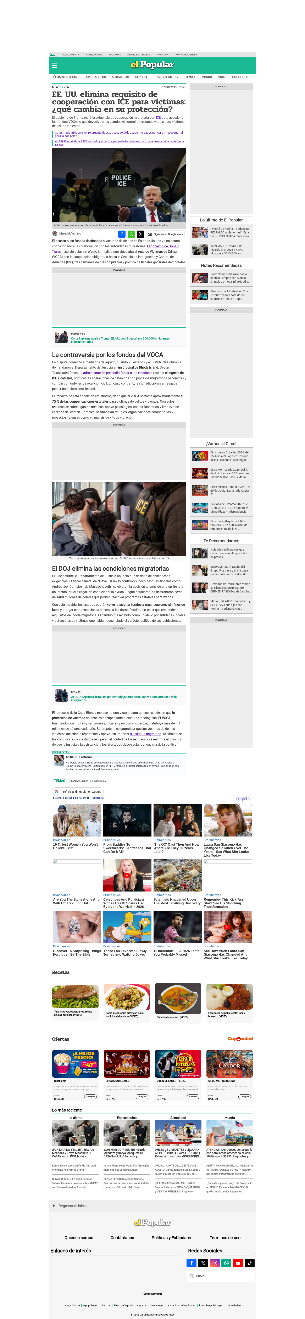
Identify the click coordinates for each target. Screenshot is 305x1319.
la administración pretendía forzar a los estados (115, 373)
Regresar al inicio (73, 1206)
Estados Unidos (79, 781)
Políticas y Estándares (172, 1237)
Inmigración (99, 781)
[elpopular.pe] (152, 69)
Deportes (142, 77)
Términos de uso (225, 1237)
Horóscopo (163, 55)
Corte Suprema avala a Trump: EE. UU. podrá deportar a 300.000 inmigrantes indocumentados (120, 340)
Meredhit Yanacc (70, 233)
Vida (221, 77)
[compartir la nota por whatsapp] (131, 234)
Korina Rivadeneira (187, 55)
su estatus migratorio (145, 734)
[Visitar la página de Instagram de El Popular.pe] (215, 1263)
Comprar (91, 1097)
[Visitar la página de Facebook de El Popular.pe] (191, 1263)
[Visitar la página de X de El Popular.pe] (203, 1263)
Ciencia (189, 77)
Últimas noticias (65, 77)
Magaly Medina (70, 55)
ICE (158, 118)
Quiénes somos (79, 1237)
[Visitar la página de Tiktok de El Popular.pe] (250, 1263)
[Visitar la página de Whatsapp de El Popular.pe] (226, 1263)
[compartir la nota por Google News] (165, 234)
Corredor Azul (94, 55)
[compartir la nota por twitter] (140, 234)
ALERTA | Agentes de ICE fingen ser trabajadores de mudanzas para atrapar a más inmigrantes (124, 698)
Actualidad (120, 77)
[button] (54, 66)
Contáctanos (122, 1237)
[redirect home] (152, 1223)
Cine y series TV (167, 77)
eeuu (67, 87)
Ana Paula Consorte (138, 55)
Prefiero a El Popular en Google (81, 791)
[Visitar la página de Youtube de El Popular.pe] (238, 1263)
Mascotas (115, 55)
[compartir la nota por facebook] (122, 234)
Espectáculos (95, 77)
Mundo (207, 77)
